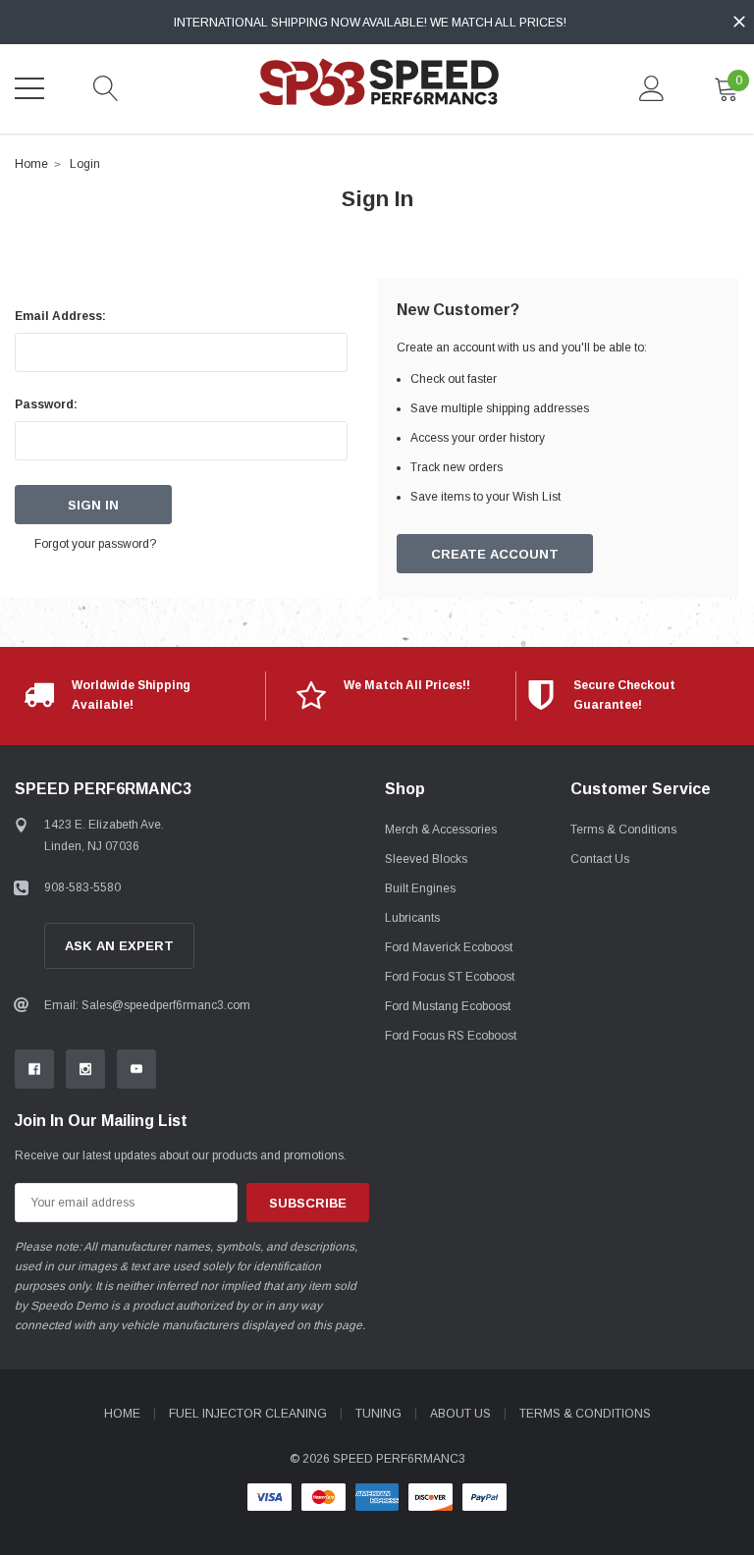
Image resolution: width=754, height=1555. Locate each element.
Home (31, 164)
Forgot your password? (95, 544)
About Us (460, 1414)
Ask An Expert (119, 945)
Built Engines (420, 888)
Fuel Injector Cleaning (248, 1414)
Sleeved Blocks (426, 859)
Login (85, 164)
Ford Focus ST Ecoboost (449, 977)
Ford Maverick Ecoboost (448, 947)
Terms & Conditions (623, 829)
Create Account (495, 554)
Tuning (378, 1414)
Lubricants (412, 918)
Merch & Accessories (441, 829)
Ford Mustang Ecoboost (448, 1006)
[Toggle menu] (29, 88)
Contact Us (599, 859)
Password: (46, 404)
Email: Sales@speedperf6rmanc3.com (147, 1005)
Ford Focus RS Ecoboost (450, 1036)
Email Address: (60, 316)
